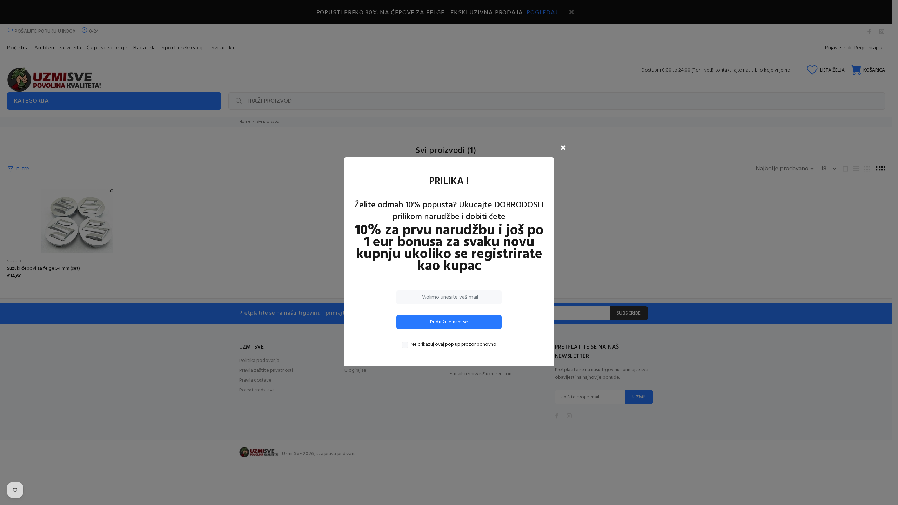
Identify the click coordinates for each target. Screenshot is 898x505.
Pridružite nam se (449, 322)
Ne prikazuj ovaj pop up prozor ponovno (453, 344)
